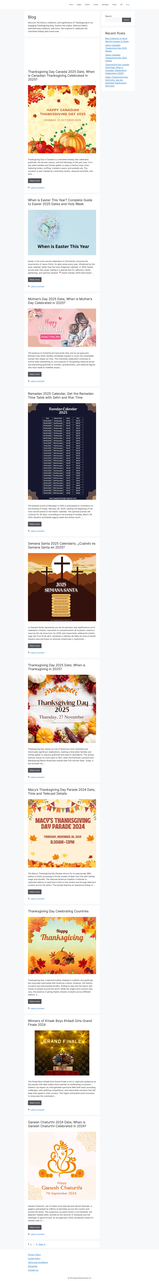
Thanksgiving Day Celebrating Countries (58, 911)
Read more (35, 181)
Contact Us (33, 1270)
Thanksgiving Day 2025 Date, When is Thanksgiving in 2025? (56, 667)
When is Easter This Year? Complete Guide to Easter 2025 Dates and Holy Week (60, 202)
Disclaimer (32, 1266)
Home (71, 4)
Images (79, 4)
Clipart (114, 4)
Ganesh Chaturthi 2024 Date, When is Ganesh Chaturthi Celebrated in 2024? (57, 1124)
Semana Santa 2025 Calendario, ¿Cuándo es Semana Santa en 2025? (61, 545)
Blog (127, 4)
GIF (121, 4)
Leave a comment (37, 188)
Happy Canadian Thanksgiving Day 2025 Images (116, 58)
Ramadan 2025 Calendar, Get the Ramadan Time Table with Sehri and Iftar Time (60, 395)
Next (42, 1244)
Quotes (96, 4)
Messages (105, 4)
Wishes (87, 4)
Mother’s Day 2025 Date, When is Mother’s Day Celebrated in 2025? (60, 301)
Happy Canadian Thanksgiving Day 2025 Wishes (116, 48)
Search (108, 16)
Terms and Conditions (38, 1262)
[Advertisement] (62, 56)
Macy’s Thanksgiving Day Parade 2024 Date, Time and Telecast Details (61, 791)
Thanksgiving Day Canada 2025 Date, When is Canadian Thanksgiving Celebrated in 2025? (61, 75)
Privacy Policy (34, 1254)
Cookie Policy (34, 1258)
